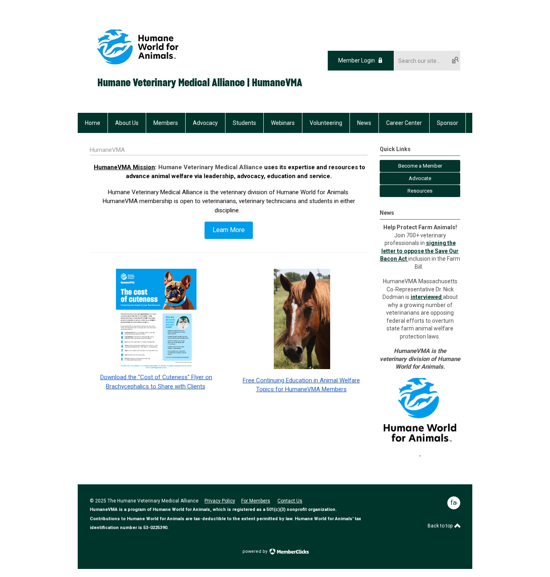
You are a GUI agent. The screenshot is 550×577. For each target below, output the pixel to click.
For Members (255, 501)
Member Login (356, 60)
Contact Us (289, 501)
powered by (255, 551)
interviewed (427, 297)
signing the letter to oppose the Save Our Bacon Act (419, 251)
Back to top (441, 526)
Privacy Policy (220, 501)
